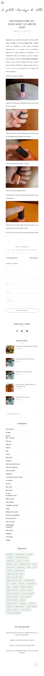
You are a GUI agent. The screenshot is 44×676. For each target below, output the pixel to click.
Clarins (9, 557)
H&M (28, 567)
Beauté (18, 361)
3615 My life (10, 429)
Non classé (9, 490)
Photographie (10, 525)
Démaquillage (12, 564)
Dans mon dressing (11, 467)
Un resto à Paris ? (11, 518)
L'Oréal (9, 570)
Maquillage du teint (14, 580)
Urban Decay (19, 606)
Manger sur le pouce (12, 512)
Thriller (32, 603)
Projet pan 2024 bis (24, 372)
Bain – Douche (10, 438)
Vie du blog (9, 537)
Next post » (34, 258)
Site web (9, 300)
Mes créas (9, 487)
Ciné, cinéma (10, 502)
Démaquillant (25, 564)
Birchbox (10, 554)
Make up (8, 444)
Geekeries (9, 474)
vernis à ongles (31, 250)
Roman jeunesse (26, 587)
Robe (8, 587)
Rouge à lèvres (26, 590)
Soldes (23, 600)
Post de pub (9, 530)
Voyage (8, 540)
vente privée (32, 606)
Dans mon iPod (10, 470)
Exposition (11, 567)
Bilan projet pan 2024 (25, 359)
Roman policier (12, 590)
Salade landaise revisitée (27, 346)
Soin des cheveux (13, 593)
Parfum (8, 447)
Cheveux (8, 441)
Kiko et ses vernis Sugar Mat (22, 645)
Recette (21, 583)
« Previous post (11, 258)
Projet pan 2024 (22, 397)
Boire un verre (10, 499)
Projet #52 (9, 527)
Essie (35, 564)
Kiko (13, 250)
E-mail (9, 291)
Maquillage (19, 570)
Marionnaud (29, 580)
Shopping (8, 533)
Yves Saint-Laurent (14, 613)
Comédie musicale (21, 557)
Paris (14, 583)
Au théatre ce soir (11, 495)
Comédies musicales (12, 505)
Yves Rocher (25, 609)
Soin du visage (12, 600)
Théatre (9, 606)
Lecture (8, 483)
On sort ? (8, 493)
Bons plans (9, 457)
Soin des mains (12, 596)
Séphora (23, 603)
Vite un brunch (10, 521)
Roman (15, 587)
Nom (8, 283)
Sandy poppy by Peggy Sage (22, 640)
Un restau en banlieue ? (13, 515)
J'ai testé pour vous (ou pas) (14, 477)
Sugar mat (20, 250)
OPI (8, 583)
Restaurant (31, 583)
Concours (9, 461)
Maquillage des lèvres (15, 573)
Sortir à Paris (12, 603)
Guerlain (21, 567)
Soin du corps (26, 596)
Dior (27, 560)
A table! (19, 348)
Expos (8, 508)
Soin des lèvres (28, 593)
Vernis (16, 31)
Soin (7, 451)
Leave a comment (22, 246)
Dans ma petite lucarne (13, 464)
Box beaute (21, 554)
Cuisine (19, 560)
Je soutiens (9, 480)
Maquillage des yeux (14, 577)
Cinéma (30, 554)
